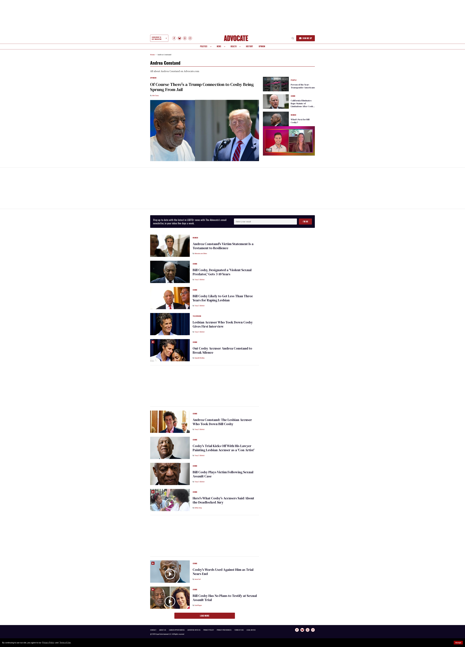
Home (152, 54)
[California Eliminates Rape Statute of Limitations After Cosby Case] (276, 101)
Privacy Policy (48, 643)
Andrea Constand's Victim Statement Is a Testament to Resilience (223, 246)
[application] (289, 140)
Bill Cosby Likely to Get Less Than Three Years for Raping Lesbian (223, 298)
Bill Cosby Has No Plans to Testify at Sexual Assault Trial (225, 597)
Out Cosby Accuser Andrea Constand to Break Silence (222, 350)
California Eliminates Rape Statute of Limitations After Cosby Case (302, 105)
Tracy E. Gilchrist (199, 279)
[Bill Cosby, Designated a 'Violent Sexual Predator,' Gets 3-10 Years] (170, 272)
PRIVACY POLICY (208, 630)
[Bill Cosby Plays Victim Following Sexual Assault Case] (170, 474)
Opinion (262, 46)
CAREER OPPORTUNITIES (177, 630)
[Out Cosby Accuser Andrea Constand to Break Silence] (170, 350)
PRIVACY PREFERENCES (224, 630)
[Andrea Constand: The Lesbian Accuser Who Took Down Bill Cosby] (170, 421)
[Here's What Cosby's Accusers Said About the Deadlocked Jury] (170, 500)
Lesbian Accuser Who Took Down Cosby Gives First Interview (223, 324)
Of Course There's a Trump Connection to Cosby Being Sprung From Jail (202, 86)
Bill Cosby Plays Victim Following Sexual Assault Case (223, 474)
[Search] (292, 38)
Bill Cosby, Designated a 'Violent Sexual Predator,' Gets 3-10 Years (222, 272)
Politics (203, 46)
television (197, 316)
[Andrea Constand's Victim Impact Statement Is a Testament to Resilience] (170, 245)
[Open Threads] (185, 38)
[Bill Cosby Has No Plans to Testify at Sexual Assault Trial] (170, 597)
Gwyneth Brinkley (200, 358)
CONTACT (153, 630)
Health (233, 46)
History (249, 46)
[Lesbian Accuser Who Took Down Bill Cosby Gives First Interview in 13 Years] (170, 324)
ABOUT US (162, 630)
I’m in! (305, 221)
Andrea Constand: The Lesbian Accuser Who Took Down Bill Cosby (222, 421)
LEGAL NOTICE (251, 630)
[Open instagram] (190, 38)
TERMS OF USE (239, 630)
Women (293, 115)
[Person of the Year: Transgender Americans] (276, 84)
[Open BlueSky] (179, 38)
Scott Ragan (198, 605)
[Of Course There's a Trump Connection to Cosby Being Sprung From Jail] (204, 130)
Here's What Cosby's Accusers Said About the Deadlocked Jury (223, 500)
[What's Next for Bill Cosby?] (276, 119)
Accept (458, 643)
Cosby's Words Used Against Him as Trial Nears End (223, 571)
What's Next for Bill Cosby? (300, 121)
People (294, 80)
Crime (293, 96)
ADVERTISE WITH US (193, 630)
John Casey (155, 95)
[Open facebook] (174, 38)
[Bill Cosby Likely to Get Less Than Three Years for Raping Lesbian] (170, 298)
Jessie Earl (198, 579)
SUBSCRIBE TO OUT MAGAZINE (156, 38)
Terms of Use (65, 643)
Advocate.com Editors (201, 253)
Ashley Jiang (198, 508)
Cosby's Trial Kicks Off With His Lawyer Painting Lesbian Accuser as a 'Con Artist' (223, 448)
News (219, 46)
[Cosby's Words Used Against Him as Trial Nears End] (170, 571)
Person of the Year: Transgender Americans (303, 86)
